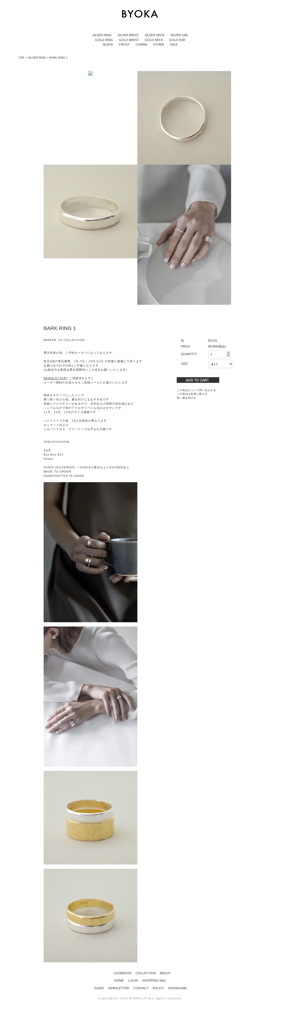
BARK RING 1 (58, 57)
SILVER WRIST (129, 35)
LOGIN (133, 980)
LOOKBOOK (120, 973)
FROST (125, 44)
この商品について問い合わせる (196, 390)
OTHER (159, 44)
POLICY (159, 988)
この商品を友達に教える (192, 393)
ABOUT (163, 973)
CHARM (142, 44)
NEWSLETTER (119, 988)
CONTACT (141, 988)
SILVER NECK (155, 35)
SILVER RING (102, 35)
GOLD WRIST (129, 40)
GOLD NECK (154, 40)
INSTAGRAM (177, 988)
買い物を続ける (186, 397)
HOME (119, 980)
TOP (21, 57)
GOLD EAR (177, 40)
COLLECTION (144, 973)
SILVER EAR (179, 35)
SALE (174, 44)
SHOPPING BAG (154, 980)
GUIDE (99, 988)
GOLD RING (104, 40)
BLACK (108, 44)
